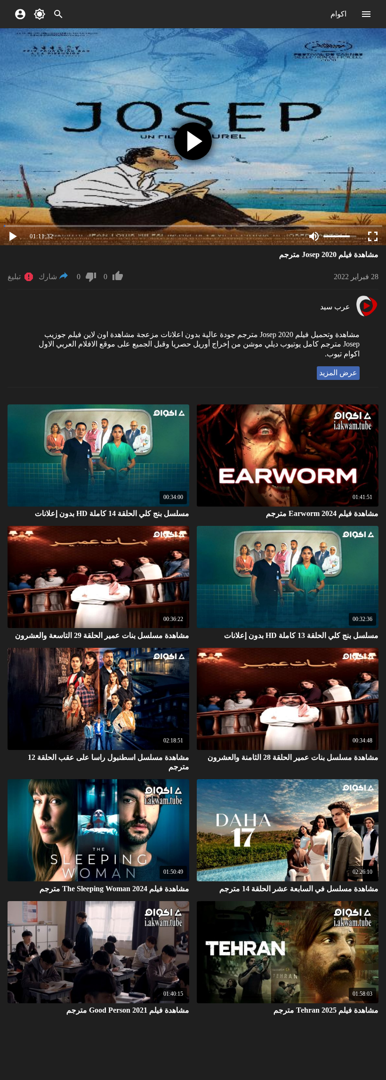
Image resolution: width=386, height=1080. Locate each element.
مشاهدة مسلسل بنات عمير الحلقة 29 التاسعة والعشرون (102, 635)
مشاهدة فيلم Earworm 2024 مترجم (322, 513)
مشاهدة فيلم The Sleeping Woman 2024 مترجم (114, 889)
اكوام (338, 14)
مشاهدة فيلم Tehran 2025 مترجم (325, 1010)
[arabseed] (366, 315)
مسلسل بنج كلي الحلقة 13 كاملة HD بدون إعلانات (301, 635)
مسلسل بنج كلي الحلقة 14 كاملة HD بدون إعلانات (112, 513)
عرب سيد (335, 307)
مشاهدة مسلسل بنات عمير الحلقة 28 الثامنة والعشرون (293, 757)
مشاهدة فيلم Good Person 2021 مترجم (127, 1010)
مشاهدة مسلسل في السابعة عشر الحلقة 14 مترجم (298, 889)
